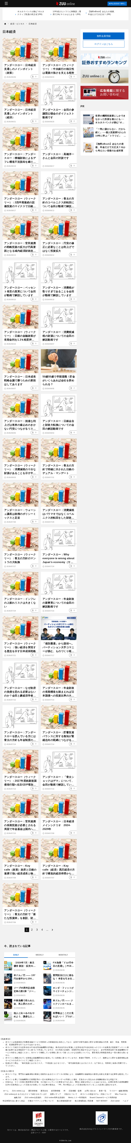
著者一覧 (102, 1091)
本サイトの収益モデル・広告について (96, 1094)
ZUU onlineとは (18, 1091)
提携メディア (55, 1094)
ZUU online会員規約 (33, 1097)
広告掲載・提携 (75, 1091)
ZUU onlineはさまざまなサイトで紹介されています (25, 1094)
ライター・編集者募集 (118, 1091)
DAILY (16, 955)
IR (65, 1091)
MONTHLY (63, 955)
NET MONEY (102, 1101)
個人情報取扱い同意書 (84, 1101)
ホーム (6, 1091)
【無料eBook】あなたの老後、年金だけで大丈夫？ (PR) (102, 13)
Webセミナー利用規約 (77, 1097)
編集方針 (17, 1097)
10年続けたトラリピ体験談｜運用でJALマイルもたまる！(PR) (67, 14)
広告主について (70, 1094)
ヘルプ (125, 1101)
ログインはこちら (103, 44)
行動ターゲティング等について (41, 1101)
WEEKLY (40, 955)
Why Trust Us (121, 1094)
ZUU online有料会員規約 (55, 1097)
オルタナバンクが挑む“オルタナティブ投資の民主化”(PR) (30, 14)
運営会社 (44, 1091)
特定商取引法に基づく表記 (14, 1101)
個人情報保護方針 (64, 1101)
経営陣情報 (55, 1091)
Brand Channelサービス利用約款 (103, 1097)
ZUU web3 (115, 1101)
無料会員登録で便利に (117, 3)
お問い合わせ (90, 1091)
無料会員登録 (104, 36)
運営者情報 (33, 1091)
